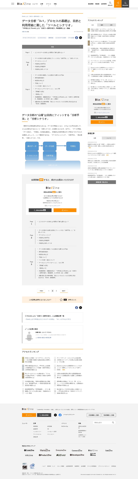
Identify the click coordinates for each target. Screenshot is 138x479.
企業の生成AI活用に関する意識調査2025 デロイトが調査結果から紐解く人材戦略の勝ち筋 (69, 375)
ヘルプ (43, 466)
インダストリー (37, 431)
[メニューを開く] (12, 4)
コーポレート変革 (51, 431)
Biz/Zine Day (64, 426)
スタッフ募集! (60, 466)
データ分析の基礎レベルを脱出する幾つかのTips (49, 75)
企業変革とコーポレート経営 (82, 435)
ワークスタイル (37, 434)
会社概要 (83, 466)
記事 (41, 4)
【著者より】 (39, 94)
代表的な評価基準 (40, 66)
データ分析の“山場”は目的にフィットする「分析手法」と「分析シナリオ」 (57, 58)
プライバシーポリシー (104, 466)
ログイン (66, 210)
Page (28, 52)
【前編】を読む (39, 91)
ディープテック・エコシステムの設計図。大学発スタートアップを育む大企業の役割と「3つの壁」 (69, 360)
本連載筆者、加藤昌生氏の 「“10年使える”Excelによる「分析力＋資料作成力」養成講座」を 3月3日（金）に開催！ (57, 98)
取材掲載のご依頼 (109, 415)
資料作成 (51, 37)
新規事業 (90, 4)
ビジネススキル (42, 37)
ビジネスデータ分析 (61, 37)
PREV (41, 291)
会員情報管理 (69, 466)
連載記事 (35, 437)
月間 (111, 25)
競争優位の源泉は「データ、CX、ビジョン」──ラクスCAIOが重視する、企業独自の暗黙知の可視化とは (70, 383)
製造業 (97, 4)
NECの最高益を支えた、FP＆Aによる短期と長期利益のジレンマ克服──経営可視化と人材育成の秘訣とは (38, 368)
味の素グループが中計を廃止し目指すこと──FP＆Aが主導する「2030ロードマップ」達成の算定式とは (70, 391)
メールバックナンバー (53, 206)
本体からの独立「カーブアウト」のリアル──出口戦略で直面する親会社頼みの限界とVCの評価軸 (38, 360)
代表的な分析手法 (40, 64)
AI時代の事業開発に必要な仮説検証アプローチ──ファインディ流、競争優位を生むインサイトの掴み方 (101, 168)
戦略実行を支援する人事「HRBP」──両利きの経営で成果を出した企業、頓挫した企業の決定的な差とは (101, 145)
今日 (92, 25)
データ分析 (71, 37)
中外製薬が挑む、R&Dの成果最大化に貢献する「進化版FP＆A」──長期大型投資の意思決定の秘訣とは (38, 383)
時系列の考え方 (39, 80)
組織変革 (35, 429)
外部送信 (113, 466)
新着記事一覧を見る (102, 182)
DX (48, 429)
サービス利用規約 (91, 466)
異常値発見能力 (39, 78)
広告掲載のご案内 (94, 415)
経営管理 (104, 4)
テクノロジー (50, 434)
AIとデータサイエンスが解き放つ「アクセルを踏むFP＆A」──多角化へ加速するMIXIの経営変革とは (38, 375)
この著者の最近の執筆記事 (43, 337)
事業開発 (35, 426)
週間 (102, 25)
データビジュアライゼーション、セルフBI (47, 89)
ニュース (35, 4)
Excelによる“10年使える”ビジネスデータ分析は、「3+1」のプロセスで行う (48, 319)
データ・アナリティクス (29, 37)
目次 (52, 47)
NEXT (63, 291)
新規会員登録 (40, 210)
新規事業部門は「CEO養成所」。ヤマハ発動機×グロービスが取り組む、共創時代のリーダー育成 (38, 391)
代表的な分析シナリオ (41, 69)
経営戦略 (49, 426)
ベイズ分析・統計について (43, 86)
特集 (55, 4)
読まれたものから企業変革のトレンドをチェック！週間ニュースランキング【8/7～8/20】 (69, 368)
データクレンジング (41, 61)
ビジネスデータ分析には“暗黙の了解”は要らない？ (50, 52)
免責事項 (77, 466)
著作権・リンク (51, 466)
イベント (48, 4)
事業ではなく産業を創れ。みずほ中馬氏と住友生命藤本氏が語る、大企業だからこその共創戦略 (102, 161)
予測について (39, 83)
